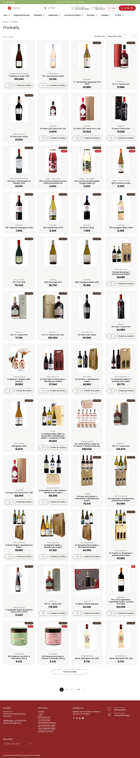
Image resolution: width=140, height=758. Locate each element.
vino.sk (24, 755)
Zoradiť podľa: (99, 36)
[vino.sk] (16, 8)
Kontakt (41, 711)
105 (79, 689)
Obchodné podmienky (47, 723)
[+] (12, 85)
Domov (5, 22)
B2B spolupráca (44, 717)
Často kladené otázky (46, 728)
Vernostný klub (44, 720)
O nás (40, 714)
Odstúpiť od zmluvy (45, 731)
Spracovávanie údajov (47, 725)
